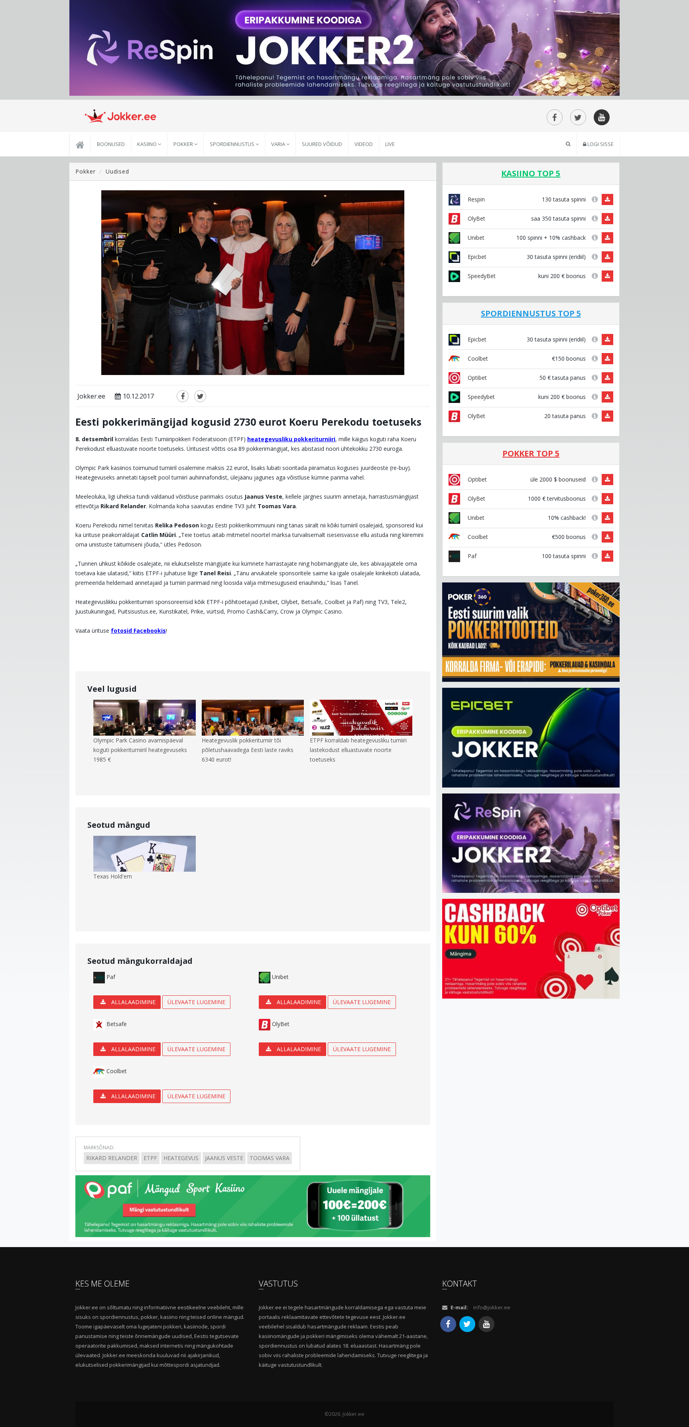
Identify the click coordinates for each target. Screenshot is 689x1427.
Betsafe (116, 1024)
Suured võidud (322, 144)
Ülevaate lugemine (196, 1002)
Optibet (476, 377)
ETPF (150, 1158)
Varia (278, 144)
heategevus (181, 1158)
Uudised (117, 171)
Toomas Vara (269, 1158)
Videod (363, 144)
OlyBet (279, 1024)
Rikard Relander (111, 1158)
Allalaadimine (133, 1002)
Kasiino (147, 144)
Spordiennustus (233, 144)
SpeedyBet (481, 276)
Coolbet (116, 1071)
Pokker (183, 144)
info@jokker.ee (491, 1307)
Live (390, 144)
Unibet (279, 977)
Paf (110, 977)
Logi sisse (600, 144)
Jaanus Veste (224, 1158)
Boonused (111, 144)
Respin (475, 199)
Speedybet (480, 397)
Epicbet (476, 257)
